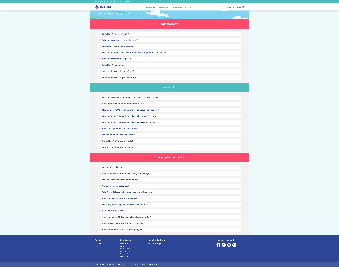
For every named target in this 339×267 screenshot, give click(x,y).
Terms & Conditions (101, 264)
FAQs (122, 246)
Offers (97, 246)
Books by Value (151, 7)
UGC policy (124, 256)
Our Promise (188, 7)
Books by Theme (165, 7)
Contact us (124, 244)
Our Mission (177, 7)
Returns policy (125, 251)
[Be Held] (103, 7)
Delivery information (127, 249)
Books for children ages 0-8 (154, 244)
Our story (98, 244)
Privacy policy (125, 254)
